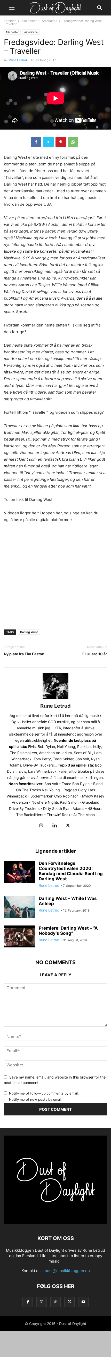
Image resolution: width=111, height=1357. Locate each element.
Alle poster (29, 21)
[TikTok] (55, 1301)
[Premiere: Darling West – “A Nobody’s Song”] (19, 937)
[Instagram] (41, 826)
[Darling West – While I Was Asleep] (19, 907)
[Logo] (55, 1222)
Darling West (29, 632)
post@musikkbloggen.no (67, 1270)
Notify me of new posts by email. (35, 1099)
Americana (49, 21)
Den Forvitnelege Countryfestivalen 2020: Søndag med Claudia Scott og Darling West (71, 871)
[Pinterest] (61, 142)
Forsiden (10, 21)
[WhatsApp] (73, 142)
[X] (48, 142)
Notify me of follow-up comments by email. (44, 1093)
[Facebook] (36, 142)
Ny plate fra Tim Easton (24, 654)
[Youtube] (83, 1301)
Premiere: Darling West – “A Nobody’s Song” (68, 930)
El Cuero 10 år (94, 654)
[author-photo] (55, 699)
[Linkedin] (54, 826)
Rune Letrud (18, 60)
